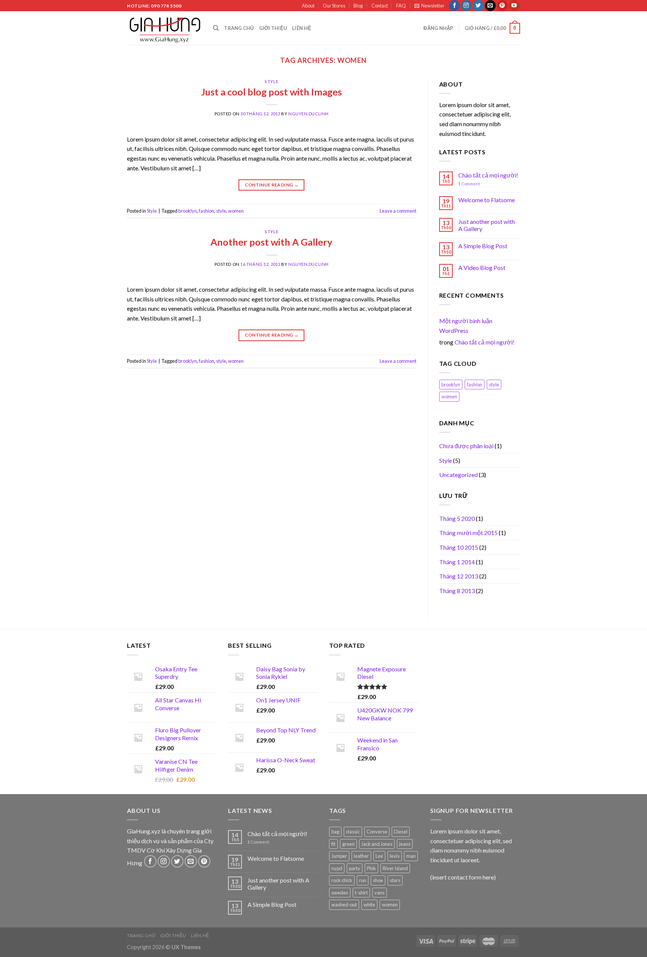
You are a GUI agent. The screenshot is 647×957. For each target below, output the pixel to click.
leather (361, 856)
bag (335, 832)
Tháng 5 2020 (457, 518)
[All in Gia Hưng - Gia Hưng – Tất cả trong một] (164, 28)
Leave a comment (398, 211)
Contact (379, 6)
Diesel (400, 832)
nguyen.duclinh (308, 113)
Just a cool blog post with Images (271, 91)
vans (379, 893)
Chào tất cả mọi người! (488, 175)
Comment (469, 183)
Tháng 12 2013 (458, 576)
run (362, 880)
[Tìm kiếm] (216, 28)
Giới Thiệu (273, 28)
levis (395, 856)
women (236, 211)
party (354, 868)
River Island (395, 868)
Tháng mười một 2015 (468, 532)
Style (271, 81)
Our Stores (334, 6)
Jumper (339, 856)
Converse (377, 832)
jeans (404, 844)
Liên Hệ (301, 28)
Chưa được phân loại (466, 445)
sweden (339, 893)
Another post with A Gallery (271, 241)
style (221, 211)
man (411, 856)
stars (395, 880)
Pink (371, 868)
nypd (336, 868)
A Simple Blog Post (482, 245)
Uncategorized (458, 474)
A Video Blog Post (481, 267)
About (308, 6)
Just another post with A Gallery (486, 225)
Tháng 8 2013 (457, 590)
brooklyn (187, 211)
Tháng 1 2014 (457, 561)
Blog (358, 6)
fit (333, 844)
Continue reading (272, 185)
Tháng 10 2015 (458, 547)
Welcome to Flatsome (486, 199)
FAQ (401, 6)
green (348, 844)
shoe (378, 880)
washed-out (344, 905)
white (369, 905)
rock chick (341, 880)
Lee (379, 856)
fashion (206, 211)
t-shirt (361, 893)
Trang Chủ (238, 28)
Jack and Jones (376, 844)
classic (353, 832)
